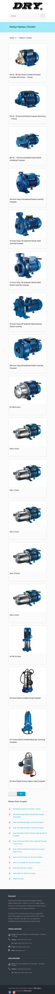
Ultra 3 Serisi (14, 615)
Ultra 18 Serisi (15, 573)
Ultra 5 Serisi (14, 449)
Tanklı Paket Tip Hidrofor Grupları (24, 873)
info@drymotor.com (23, 947)
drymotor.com (20, 950)
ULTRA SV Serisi (15, 656)
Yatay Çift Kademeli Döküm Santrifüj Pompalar (28, 828)
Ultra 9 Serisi (14, 532)
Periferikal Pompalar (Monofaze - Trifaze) (27, 809)
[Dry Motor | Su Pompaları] (27, 5)
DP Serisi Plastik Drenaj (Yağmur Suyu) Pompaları (27, 781)
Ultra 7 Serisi (14, 490)
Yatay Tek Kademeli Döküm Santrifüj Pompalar (28, 822)
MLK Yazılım (28, 991)
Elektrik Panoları (18, 879)
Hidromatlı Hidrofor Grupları (22, 868)
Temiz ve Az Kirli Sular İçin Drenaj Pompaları (27, 857)
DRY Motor (37, 988)
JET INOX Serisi (15, 407)
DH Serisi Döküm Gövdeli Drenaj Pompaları (25, 698)
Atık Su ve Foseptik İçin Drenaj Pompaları (27, 862)
